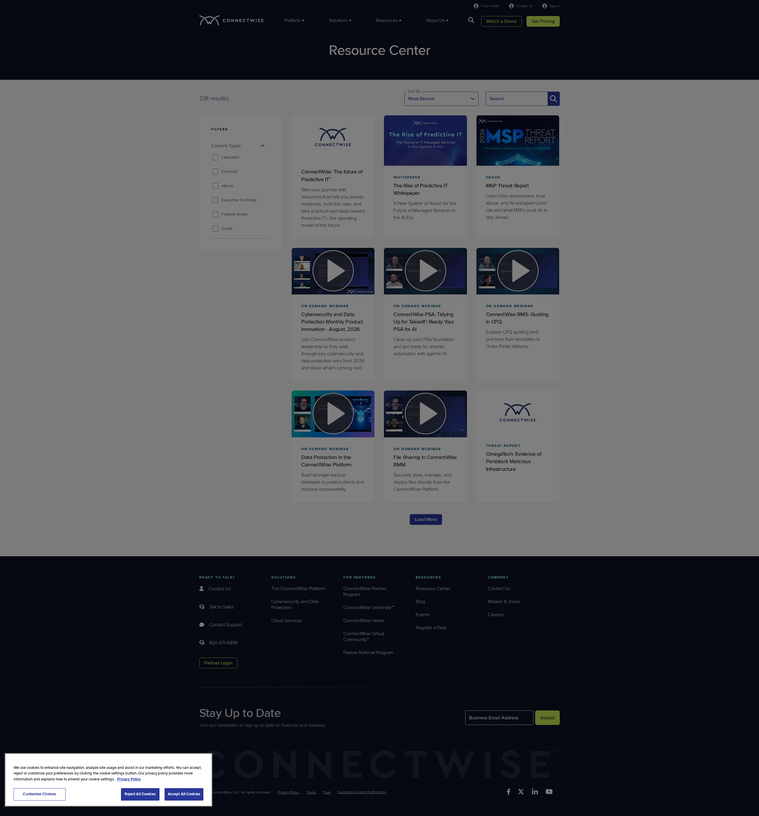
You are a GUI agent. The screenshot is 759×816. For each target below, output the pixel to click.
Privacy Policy (129, 779)
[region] (108, 780)
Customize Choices (39, 794)
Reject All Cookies (140, 794)
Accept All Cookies (184, 794)
